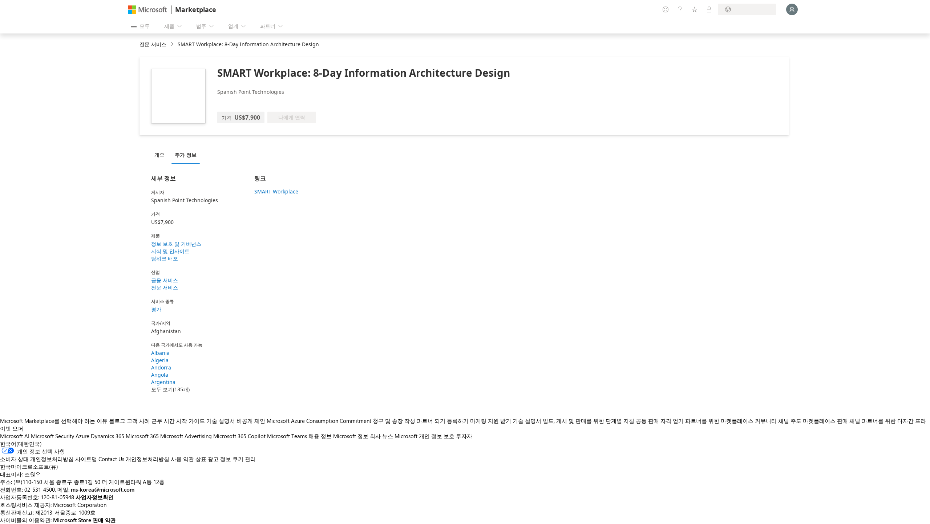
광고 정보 (219, 459)
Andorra (161, 367)
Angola (159, 374)
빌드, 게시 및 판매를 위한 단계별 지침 (588, 420)
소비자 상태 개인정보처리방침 (37, 459)
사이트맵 (86, 459)
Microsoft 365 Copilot (239, 436)
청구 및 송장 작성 (394, 420)
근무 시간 (163, 420)
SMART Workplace (276, 191)
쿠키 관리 (244, 459)
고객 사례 (138, 420)
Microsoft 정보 (350, 436)
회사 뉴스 (381, 436)
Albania (160, 352)
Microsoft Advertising (186, 436)
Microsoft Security (52, 436)
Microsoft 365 (142, 436)
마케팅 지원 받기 (490, 420)
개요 (159, 154)
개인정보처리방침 (147, 459)
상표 (200, 459)
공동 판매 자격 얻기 (660, 420)
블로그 (117, 420)
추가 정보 (186, 154)
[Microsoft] (147, 9)
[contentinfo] (172, 44)
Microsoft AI (14, 436)
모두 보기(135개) (170, 389)
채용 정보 (320, 436)
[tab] (161, 155)
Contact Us (111, 459)
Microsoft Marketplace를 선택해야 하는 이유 (54, 420)
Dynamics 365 (107, 436)
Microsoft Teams (287, 436)
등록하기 (458, 420)
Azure (82, 436)
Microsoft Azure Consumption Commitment (320, 420)
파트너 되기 (431, 420)
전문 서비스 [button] (153, 44)
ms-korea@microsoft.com (102, 489)
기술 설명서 (220, 420)
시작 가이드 (190, 420)
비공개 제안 (250, 420)
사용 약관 (182, 459)
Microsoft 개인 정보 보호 (424, 436)
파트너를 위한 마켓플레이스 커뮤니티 (731, 420)
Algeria (160, 360)
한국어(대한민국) (21, 443)
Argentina (163, 382)
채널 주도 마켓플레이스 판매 (813, 420)
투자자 (464, 436)
